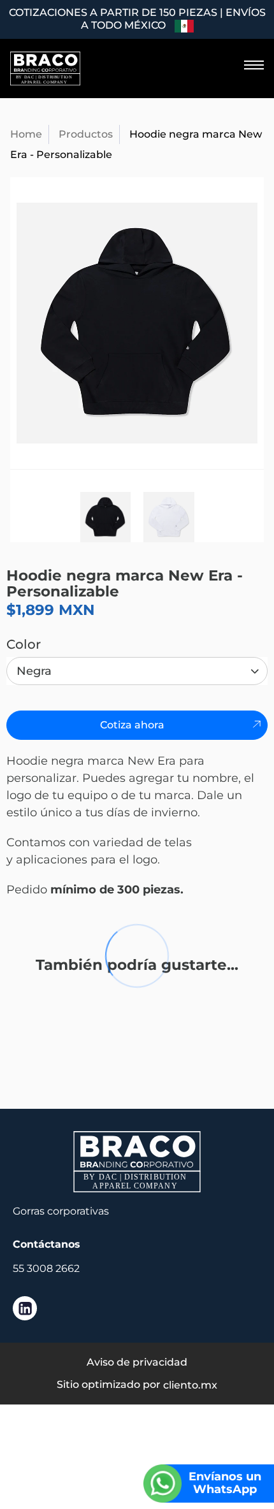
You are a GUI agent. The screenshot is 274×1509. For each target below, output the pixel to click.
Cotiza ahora (132, 725)
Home (26, 134)
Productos (86, 134)
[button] (253, 65)
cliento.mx (190, 1385)
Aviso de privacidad (137, 1362)
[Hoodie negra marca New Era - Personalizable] (137, 323)
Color (23, 644)
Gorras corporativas (61, 1211)
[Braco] (45, 68)
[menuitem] (247, 65)
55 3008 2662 (46, 1268)
